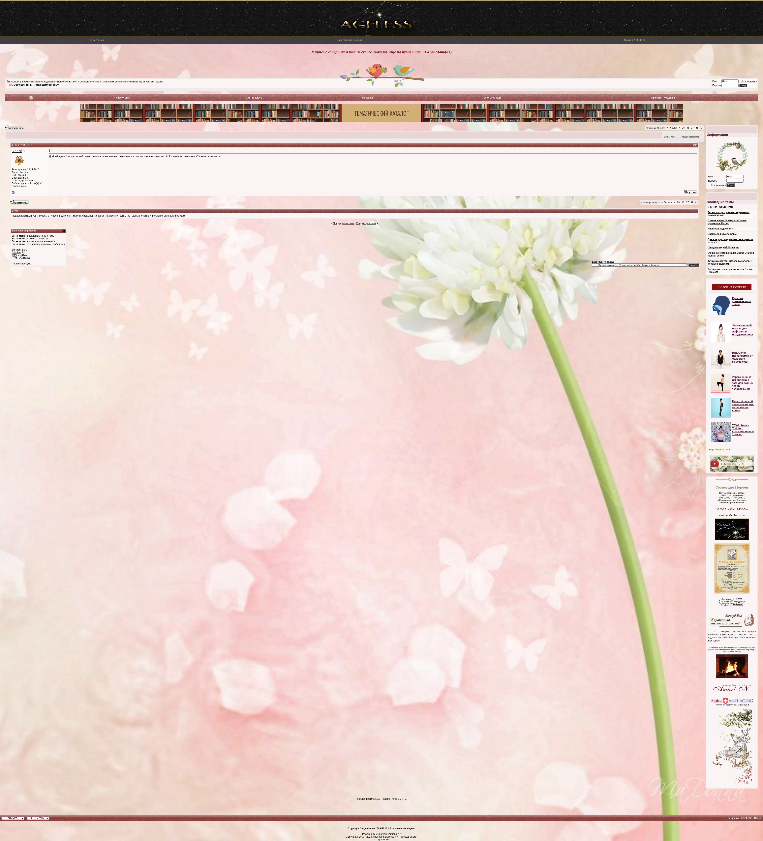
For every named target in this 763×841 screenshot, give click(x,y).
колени (67, 215)
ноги (91, 215)
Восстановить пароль (349, 40)
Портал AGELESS (634, 40)
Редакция (733, 818)
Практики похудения (663, 97)
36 (688, 127)
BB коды (16, 249)
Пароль (716, 85)
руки (122, 215)
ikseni (17, 151)
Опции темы (670, 137)
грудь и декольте (39, 215)
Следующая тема (366, 223)
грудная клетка (20, 215)
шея (134, 215)
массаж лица (80, 215)
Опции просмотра (690, 137)
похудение (112, 215)
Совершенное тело (89, 81)
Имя (714, 81)
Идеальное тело (491, 97)
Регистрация (96, 40)
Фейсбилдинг (122, 97)
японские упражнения (151, 215)
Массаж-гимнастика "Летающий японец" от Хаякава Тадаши (132, 81)
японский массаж (175, 215)
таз (128, 215)
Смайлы (16, 252)
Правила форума (21, 263)
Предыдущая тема (343, 223)
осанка (100, 215)
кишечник (56, 215)
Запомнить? (750, 81)
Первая (671, 127)
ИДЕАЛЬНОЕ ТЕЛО (67, 81)
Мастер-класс (254, 97)
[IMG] (14, 255)
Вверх (758, 818)
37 (692, 127)
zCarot (413, 836)
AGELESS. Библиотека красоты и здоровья (33, 81)
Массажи (367, 97)
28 (683, 127)
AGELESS (746, 818)
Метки (15, 211)
